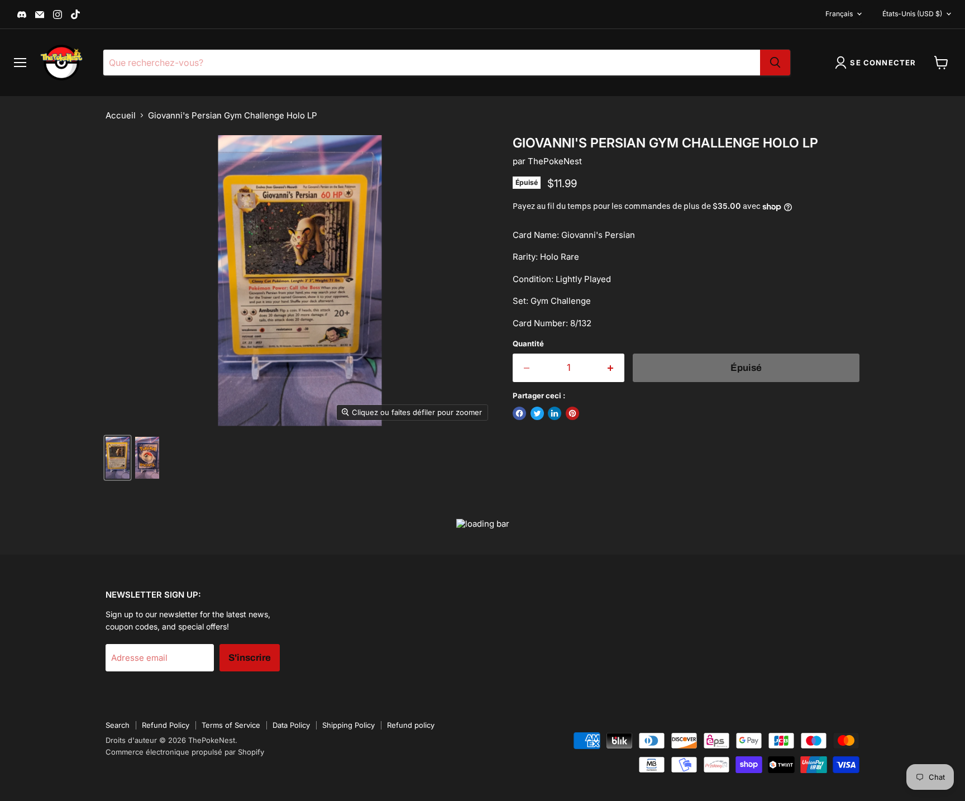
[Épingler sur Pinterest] (572, 413)
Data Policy (291, 725)
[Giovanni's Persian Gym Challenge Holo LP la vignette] (117, 458)
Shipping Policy (348, 725)
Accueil (121, 115)
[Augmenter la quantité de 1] (611, 368)
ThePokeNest (555, 161)
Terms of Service (231, 725)
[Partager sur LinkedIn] (554, 413)
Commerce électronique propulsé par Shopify (185, 751)
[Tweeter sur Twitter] (537, 413)
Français (839, 13)
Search (118, 725)
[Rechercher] (775, 62)
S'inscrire (249, 657)
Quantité (528, 344)
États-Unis (912, 13)
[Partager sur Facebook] (519, 413)
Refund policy (410, 725)
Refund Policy (165, 725)
